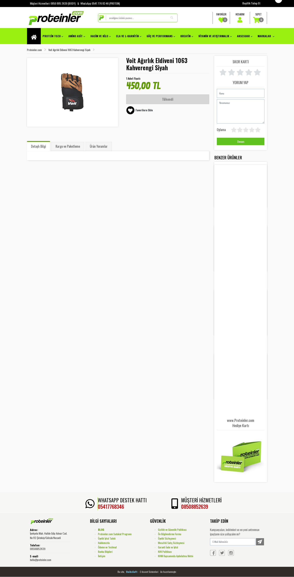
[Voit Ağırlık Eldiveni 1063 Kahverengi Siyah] (72, 92)
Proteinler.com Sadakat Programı (115, 534)
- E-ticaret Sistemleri (149, 571)
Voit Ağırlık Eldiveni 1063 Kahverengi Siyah (69, 50)
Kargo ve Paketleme (68, 146)
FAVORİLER (221, 17)
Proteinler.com (34, 50)
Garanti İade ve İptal (168, 547)
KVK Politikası (165, 552)
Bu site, (121, 571)
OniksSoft (132, 571)
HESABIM (240, 14)
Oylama (221, 129)
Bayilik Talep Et (251, 3)
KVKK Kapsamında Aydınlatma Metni (175, 556)
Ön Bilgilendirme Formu (169, 534)
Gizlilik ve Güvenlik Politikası (172, 530)
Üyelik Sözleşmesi (167, 538)
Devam (240, 141)
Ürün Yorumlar (99, 146)
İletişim (101, 556)
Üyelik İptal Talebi (107, 538)
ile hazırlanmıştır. (168, 571)
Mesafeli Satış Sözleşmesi (171, 543)
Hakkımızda (104, 543)
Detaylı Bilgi (38, 146)
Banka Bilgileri (105, 552)
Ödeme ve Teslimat (107, 547)
